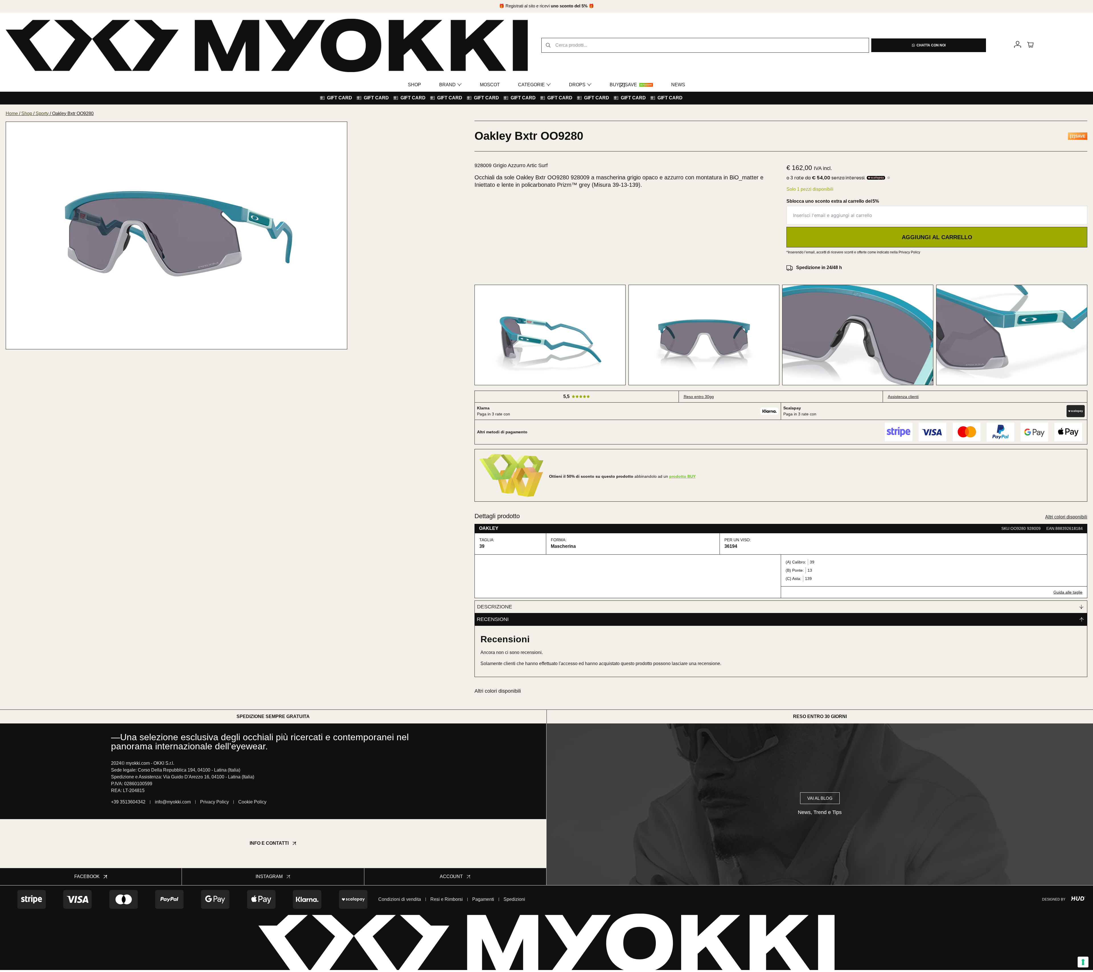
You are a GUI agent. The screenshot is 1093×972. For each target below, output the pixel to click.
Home (12, 113)
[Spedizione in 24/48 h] (789, 267)
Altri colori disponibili (1066, 516)
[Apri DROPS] (589, 84)
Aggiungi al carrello (937, 237)
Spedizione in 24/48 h (819, 267)
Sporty (42, 113)
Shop (26, 113)
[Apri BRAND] (459, 84)
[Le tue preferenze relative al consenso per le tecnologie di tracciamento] (1083, 962)
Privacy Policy (909, 252)
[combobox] (705, 45)
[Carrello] (1030, 44)
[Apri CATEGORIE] (548, 84)
